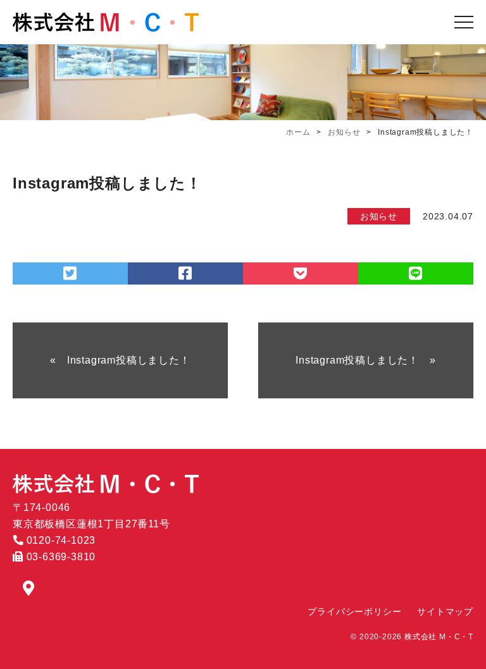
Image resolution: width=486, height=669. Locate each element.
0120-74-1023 (59, 540)
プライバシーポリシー (354, 611)
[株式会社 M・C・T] (106, 22)
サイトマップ (445, 611)
